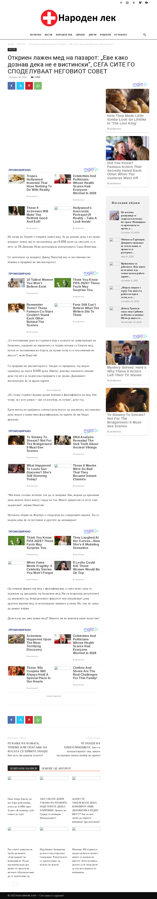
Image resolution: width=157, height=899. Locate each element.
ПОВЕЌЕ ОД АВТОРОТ (56, 768)
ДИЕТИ (93, 35)
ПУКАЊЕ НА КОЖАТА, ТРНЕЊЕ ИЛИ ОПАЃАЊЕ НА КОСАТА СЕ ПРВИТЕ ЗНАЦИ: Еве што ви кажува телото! (28, 749)
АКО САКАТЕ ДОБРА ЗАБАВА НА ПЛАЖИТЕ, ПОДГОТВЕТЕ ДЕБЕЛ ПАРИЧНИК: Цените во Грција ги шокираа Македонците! (54, 808)
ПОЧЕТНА (35, 35)
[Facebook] (121, 2)
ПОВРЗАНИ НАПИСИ (23, 768)
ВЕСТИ (48, 35)
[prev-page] (10, 883)
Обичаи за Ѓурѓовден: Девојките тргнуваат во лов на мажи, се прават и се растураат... (133, 246)
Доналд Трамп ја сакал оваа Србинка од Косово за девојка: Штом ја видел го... (132, 313)
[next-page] (16, 883)
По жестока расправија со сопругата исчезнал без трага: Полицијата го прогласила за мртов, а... (133, 220)
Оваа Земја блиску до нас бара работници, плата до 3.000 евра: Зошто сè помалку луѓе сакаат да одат (21, 806)
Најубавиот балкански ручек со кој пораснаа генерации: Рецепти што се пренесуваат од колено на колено (53, 857)
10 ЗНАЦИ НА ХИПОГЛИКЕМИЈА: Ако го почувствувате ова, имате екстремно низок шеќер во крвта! (78, 749)
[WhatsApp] (38, 86)
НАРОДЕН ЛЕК (64, 35)
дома (11, 44)
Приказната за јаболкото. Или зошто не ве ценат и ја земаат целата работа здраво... (133, 270)
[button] (144, 35)
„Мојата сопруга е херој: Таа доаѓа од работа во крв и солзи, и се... (131, 292)
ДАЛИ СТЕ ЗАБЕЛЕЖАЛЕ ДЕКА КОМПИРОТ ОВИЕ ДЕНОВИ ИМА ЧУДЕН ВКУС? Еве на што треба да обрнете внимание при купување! (86, 810)
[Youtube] (146, 2)
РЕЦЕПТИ (105, 35)
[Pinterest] (29, 86)
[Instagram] (127, 2)
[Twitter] (134, 2)
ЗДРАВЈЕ (80, 35)
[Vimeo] (140, 2)
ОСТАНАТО (120, 35)
